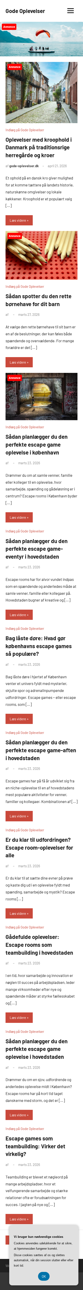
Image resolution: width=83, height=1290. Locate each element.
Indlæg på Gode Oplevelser (25, 130)
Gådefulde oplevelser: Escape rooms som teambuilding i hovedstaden (39, 944)
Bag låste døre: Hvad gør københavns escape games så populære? (39, 646)
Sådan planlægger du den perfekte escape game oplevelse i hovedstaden (37, 1049)
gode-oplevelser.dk (24, 166)
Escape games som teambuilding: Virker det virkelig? (35, 1146)
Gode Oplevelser (25, 10)
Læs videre (18, 220)
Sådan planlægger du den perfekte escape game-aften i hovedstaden (41, 750)
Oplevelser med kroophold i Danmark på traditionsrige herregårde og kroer (39, 147)
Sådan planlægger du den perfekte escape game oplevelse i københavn (37, 444)
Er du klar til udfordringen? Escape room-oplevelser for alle (39, 847)
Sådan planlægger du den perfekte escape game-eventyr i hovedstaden (37, 549)
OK (44, 1276)
